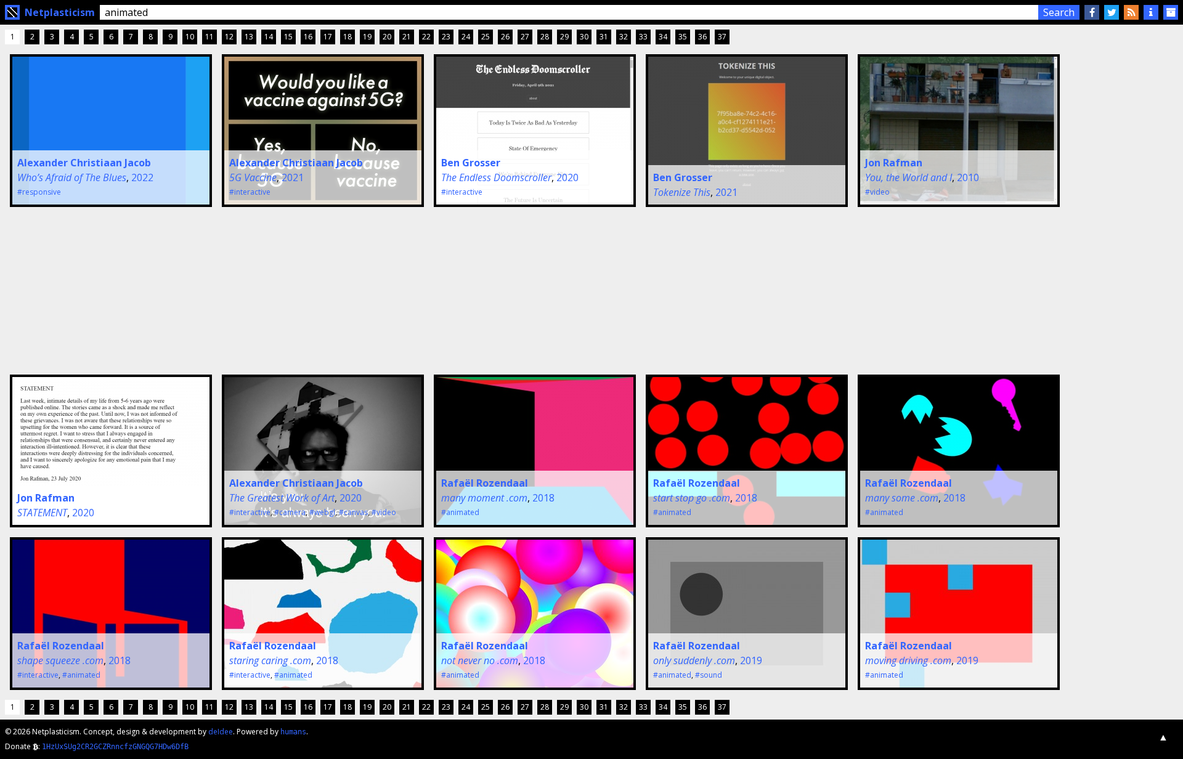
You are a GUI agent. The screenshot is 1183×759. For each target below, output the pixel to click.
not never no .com (479, 660)
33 (643, 36)
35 (682, 36)
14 (268, 36)
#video (877, 192)
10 (189, 36)
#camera (290, 512)
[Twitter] (1111, 12)
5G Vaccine (253, 177)
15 (288, 36)
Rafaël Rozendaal (484, 483)
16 (308, 36)
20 (387, 36)
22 (426, 36)
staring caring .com (270, 660)
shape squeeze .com (60, 660)
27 (525, 36)
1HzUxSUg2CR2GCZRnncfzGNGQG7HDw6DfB (115, 746)
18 (347, 36)
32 (623, 36)
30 (584, 36)
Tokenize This (681, 192)
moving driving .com (908, 660)
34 (663, 36)
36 (702, 36)
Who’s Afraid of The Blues (71, 177)
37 (722, 36)
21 (406, 36)
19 (367, 36)
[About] (1151, 12)
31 (604, 36)
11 (209, 36)
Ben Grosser (470, 162)
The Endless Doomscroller (496, 177)
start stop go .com (691, 498)
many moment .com (484, 498)
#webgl (322, 512)
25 (485, 36)
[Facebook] (1091, 12)
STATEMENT (42, 512)
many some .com (901, 498)
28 (544, 36)
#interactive (249, 192)
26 (505, 36)
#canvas (353, 512)
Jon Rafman (893, 162)
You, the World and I (908, 177)
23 (446, 36)
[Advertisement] (97, 289)
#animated (460, 512)
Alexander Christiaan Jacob (84, 162)
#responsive (39, 192)
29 (564, 36)
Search (1059, 12)
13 (249, 36)
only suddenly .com (694, 660)
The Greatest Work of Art (282, 498)
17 (327, 36)
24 (465, 36)
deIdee (220, 731)
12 (229, 36)
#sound (708, 675)
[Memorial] (1170, 12)
